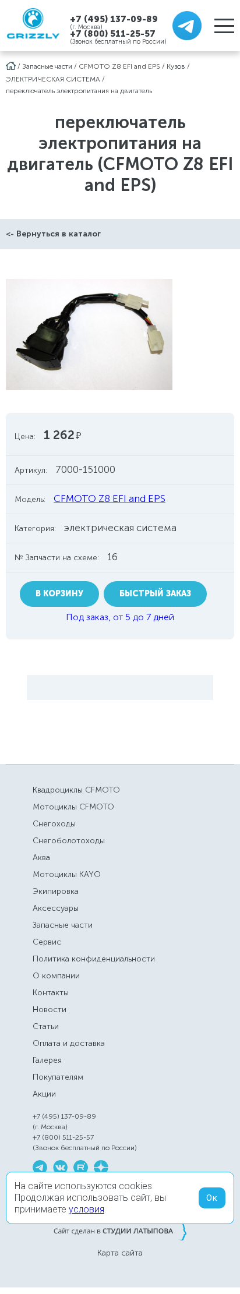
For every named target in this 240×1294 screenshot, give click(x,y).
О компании (56, 976)
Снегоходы (54, 824)
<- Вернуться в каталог (53, 234)
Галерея (47, 1060)
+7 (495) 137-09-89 (114, 19)
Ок (212, 1198)
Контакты (51, 993)
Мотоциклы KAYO (67, 874)
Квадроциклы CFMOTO (76, 790)
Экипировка (56, 891)
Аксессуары (56, 908)
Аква (41, 857)
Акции (44, 1094)
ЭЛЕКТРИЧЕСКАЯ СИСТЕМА (53, 79)
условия (86, 1209)
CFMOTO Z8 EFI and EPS (119, 66)
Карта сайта (120, 1253)
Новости (49, 1009)
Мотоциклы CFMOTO (73, 807)
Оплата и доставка (69, 1043)
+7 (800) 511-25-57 (113, 34)
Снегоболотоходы (69, 841)
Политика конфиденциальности (94, 959)
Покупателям (58, 1077)
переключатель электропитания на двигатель (79, 90)
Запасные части (47, 66)
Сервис (47, 942)
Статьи (46, 1026)
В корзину (59, 594)
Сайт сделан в (120, 1230)
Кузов (176, 66)
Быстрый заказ (155, 594)
